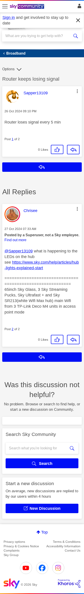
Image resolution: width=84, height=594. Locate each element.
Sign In (78, 7)
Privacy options (14, 541)
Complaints (11, 550)
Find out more (15, 240)
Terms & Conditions (66, 541)
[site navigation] (5, 6)
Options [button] (8, 69)
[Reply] (73, 149)
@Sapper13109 (18, 251)
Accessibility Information (63, 546)
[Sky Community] (27, 6)
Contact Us (72, 550)
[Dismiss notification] (78, 20)
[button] (77, 91)
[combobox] (38, 36)
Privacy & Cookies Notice (21, 546)
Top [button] (44, 532)
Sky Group (11, 555)
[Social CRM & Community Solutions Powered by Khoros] (69, 583)
